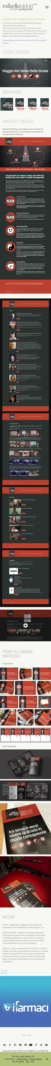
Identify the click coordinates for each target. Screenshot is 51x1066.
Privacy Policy (35, 1058)
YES (27, 1061)
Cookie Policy (22, 1058)
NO (32, 1061)
